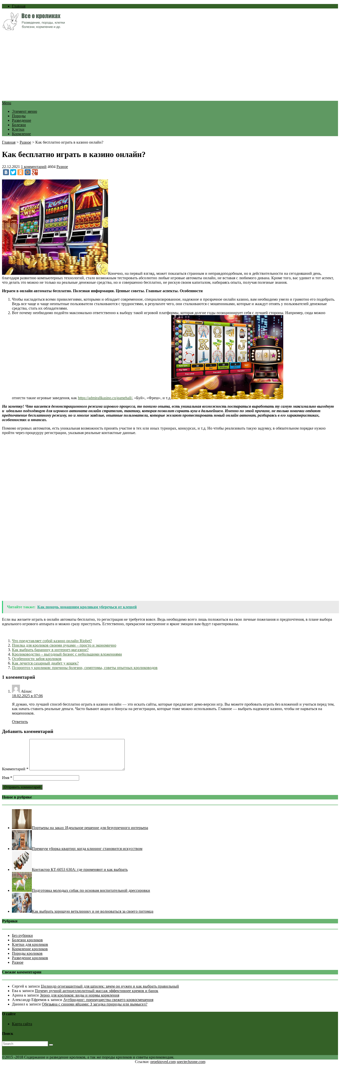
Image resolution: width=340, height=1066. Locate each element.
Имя (7, 778)
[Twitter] (13, 172)
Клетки (18, 129)
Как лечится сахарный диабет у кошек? (45, 663)
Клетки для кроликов (30, 944)
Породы (19, 116)
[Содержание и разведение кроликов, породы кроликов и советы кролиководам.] (33, 29)
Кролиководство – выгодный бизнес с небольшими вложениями (67, 654)
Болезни (19, 125)
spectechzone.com (191, 1062)
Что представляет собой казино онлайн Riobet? (52, 641)
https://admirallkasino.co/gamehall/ (105, 398)
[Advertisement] (151, 66)
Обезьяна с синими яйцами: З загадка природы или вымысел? (94, 1004)
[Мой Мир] (28, 172)
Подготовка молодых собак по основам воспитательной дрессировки (91, 890)
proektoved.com (163, 1062)
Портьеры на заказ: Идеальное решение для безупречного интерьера (90, 828)
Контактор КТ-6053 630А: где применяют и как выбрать (80, 869)
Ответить (20, 722)
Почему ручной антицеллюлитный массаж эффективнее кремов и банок (96, 991)
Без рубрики (22, 935)
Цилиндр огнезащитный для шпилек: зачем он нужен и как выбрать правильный (110, 986)
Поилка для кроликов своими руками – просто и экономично (64, 645)
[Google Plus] (35, 172)
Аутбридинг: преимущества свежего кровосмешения (108, 1000)
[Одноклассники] (20, 172)
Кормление (21, 134)
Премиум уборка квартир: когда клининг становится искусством (87, 848)
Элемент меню (24, 111)
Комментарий (15, 769)
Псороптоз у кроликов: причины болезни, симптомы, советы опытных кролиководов (85, 668)
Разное (25, 142)
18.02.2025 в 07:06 (27, 696)
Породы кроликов (27, 953)
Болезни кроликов (27, 940)
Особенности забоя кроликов (36, 659)
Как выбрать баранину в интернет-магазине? (50, 650)
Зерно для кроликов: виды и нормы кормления (79, 995)
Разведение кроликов (30, 958)
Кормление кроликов (30, 949)
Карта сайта (22, 1024)
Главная (18, 6)
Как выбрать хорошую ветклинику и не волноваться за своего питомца (92, 911)
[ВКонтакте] (6, 172)
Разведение (21, 120)
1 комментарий (34, 167)
